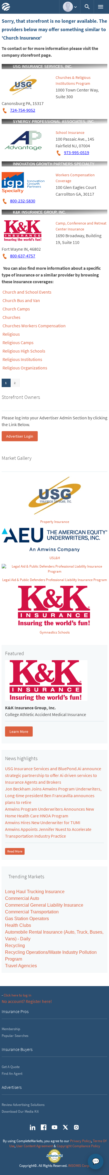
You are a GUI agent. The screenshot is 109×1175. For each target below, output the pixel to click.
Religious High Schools (24, 351)
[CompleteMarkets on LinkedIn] (32, 1127)
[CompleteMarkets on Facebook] (43, 1127)
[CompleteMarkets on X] (65, 1127)
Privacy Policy (80, 1141)
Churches (11, 317)
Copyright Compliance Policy (78, 1146)
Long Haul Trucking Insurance (35, 891)
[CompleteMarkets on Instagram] (76, 1127)
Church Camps (16, 309)
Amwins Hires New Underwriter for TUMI (42, 822)
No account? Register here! (27, 1001)
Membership (11, 1029)
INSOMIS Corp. (79, 1165)
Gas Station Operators (27, 918)
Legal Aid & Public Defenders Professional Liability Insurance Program (54, 579)
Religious (11, 334)
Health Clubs (18, 925)
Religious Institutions (22, 359)
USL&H (54, 558)
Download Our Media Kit (20, 1111)
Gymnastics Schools (55, 632)
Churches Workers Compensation (34, 325)
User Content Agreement (34, 1146)
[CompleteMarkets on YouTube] (54, 1127)
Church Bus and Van (21, 300)
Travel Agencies (21, 965)
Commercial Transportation (32, 911)
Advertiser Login (19, 436)
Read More (14, 851)
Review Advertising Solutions (23, 1104)
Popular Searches (15, 1035)
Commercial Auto (22, 898)
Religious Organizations (25, 368)
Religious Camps (18, 342)
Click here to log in (17, 995)
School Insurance (70, 132)
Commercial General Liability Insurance (44, 905)
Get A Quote (11, 1066)
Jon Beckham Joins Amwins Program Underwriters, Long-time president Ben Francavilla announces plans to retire (53, 795)
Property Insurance (54, 521)
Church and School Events (27, 292)
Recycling (15, 945)
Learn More (19, 731)
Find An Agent (12, 1073)
